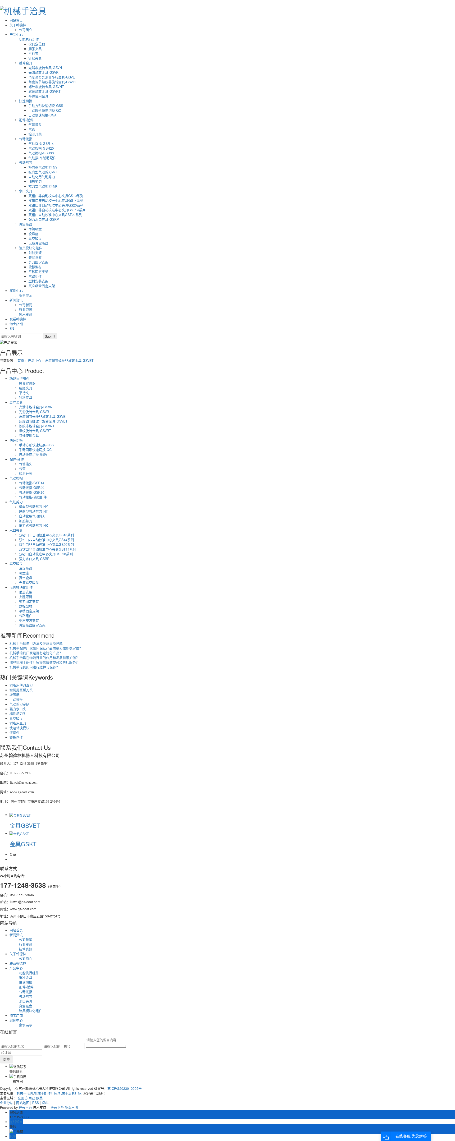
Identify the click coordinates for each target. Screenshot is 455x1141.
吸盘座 (33, 233)
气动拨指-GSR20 (41, 148)
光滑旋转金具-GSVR (43, 72)
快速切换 (25, 100)
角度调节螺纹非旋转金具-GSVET (52, 81)
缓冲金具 (25, 62)
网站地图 (22, 1102)
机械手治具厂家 (70, 1093)
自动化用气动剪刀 (41, 176)
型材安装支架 (38, 281)
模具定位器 (36, 43)
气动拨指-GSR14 (41, 143)
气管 (31, 129)
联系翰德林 (17, 319)
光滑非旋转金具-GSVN (45, 67)
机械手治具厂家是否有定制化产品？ (36, 652)
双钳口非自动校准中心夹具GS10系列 (55, 195)
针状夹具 (35, 58)
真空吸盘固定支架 (41, 285)
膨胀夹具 (35, 48)
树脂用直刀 (17, 723)
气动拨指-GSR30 (41, 153)
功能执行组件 (29, 39)
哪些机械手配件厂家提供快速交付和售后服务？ (44, 662)
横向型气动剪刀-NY (42, 167)
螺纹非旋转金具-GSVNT (46, 86)
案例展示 (25, 295)
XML (45, 1102)
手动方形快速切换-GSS (45, 105)
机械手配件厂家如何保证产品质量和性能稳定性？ (45, 648)
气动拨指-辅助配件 (42, 157)
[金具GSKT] (19, 833)
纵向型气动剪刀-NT (42, 172)
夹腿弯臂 (35, 257)
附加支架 (35, 252)
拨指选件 (16, 737)
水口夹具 (25, 191)
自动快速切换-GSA (42, 115)
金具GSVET (24, 825)
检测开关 (35, 134)
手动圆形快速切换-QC (44, 110)
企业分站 (6, 1102)
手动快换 (16, 699)
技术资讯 (25, 314)
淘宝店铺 (16, 323)
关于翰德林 (17, 25)
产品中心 (16, 34)
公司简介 (25, 29)
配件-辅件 (26, 119)
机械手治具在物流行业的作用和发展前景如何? (43, 657)
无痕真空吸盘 (38, 243)
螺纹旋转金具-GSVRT (44, 91)
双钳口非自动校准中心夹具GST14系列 (57, 209)
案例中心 (16, 290)
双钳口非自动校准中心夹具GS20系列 (55, 205)
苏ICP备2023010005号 (124, 1088)
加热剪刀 (35, 181)
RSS (35, 1102)
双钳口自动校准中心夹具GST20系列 (55, 214)
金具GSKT (22, 844)
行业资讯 (25, 309)
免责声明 (71, 1107)
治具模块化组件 (30, 247)
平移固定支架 (38, 271)
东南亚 (30, 1097)
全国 (21, 1097)
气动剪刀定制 (19, 704)
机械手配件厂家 (45, 1093)
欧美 (39, 1097)
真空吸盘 (25, 224)
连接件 (14, 732)
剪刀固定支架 (38, 262)
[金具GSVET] (20, 814)
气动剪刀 (25, 162)
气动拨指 (25, 138)
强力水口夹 (17, 708)
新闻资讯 (16, 300)
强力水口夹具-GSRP (43, 219)
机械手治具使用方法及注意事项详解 (36, 643)
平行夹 (33, 53)
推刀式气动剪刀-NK (42, 186)
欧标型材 (35, 266)
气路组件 (35, 276)
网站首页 (16, 20)
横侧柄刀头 (17, 713)
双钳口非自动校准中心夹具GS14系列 (55, 200)
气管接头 (35, 124)
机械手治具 (25, 1093)
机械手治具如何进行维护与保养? (33, 667)
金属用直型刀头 (21, 689)
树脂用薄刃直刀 (21, 685)
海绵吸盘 (35, 228)
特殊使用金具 (38, 96)
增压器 (14, 694)
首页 (21, 360)
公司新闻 (25, 304)
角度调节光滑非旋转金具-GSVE (51, 77)
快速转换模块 (19, 727)
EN (11, 328)
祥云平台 (25, 1107)
